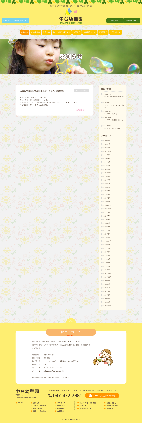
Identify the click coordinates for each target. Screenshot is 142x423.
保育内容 (46, 32)
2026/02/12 (113, 96)
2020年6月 (107, 284)
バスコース (35, 51)
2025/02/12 (113, 105)
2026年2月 (107, 140)
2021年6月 (107, 252)
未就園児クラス (90, 32)
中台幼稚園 (27, 391)
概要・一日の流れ (103, 39)
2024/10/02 (113, 119)
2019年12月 (107, 306)
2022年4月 (107, 227)
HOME (20, 403)
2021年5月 (107, 255)
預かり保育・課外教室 (61, 32)
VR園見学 (60, 411)
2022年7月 (107, 216)
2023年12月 (107, 173)
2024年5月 (107, 158)
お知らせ (24, 32)
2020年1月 (107, 302)
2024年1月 (107, 169)
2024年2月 (107, 166)
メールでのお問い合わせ (104, 396)
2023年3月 (107, 194)
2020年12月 (107, 273)
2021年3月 (107, 263)
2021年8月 (107, 245)
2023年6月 (107, 184)
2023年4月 (107, 191)
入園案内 (76, 32)
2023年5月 (107, 187)
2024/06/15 (111, 127)
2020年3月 (107, 295)
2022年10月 (107, 209)
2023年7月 (107, 180)
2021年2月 (107, 266)
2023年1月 (107, 202)
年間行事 (46, 45)
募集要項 (103, 45)
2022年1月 (107, 237)
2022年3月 (107, 230)
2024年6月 (107, 155)
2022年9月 (107, 212)
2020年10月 (107, 277)
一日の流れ (46, 39)
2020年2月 (107, 298)
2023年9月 (107, 176)
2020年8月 (107, 281)
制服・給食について (36, 45)
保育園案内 (103, 32)
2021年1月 (107, 270)
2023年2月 (107, 198)
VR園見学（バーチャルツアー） (15, 21)
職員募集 (114, 21)
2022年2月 (107, 234)
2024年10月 (107, 151)
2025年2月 (107, 144)
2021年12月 (107, 241)
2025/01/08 (110, 112)
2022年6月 (107, 219)
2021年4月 (107, 259)
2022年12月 (107, 205)
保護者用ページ (132, 21)
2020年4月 (107, 291)
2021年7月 (107, 248)
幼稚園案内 (35, 32)
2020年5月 (107, 288)
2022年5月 (107, 223)
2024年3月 (107, 162)
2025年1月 (107, 148)
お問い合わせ (115, 32)
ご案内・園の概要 (35, 40)
